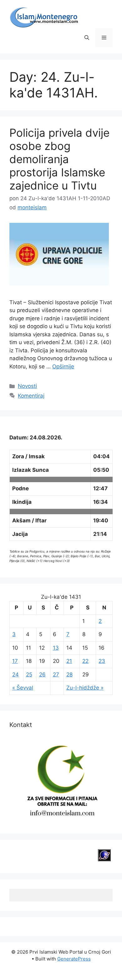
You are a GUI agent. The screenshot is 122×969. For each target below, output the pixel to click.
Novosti (27, 386)
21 (69, 661)
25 (29, 674)
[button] (86, 37)
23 (102, 661)
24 (15, 674)
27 (56, 674)
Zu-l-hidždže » (85, 688)
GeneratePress (74, 959)
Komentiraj (31, 396)
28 (69, 674)
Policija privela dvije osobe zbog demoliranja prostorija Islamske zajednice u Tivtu (59, 159)
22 (85, 661)
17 (15, 661)
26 (42, 674)
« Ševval (22, 688)
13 (56, 648)
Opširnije (63, 366)
